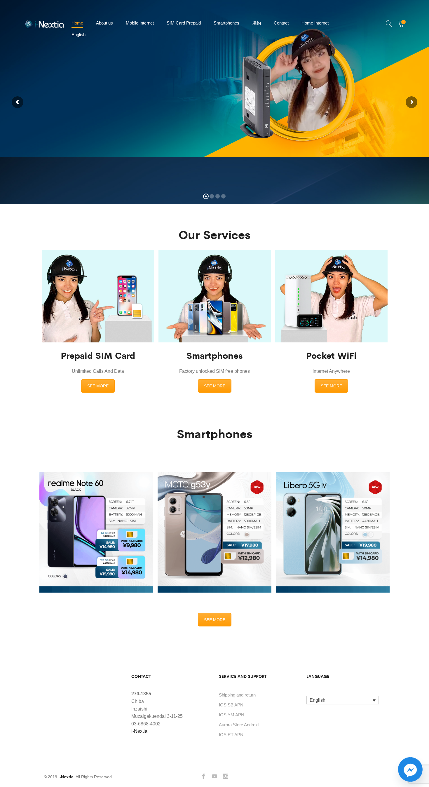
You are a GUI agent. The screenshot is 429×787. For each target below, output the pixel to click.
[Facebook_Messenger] (410, 769)
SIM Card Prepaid (184, 22)
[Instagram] (225, 777)
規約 (256, 22)
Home (77, 22)
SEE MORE (98, 386)
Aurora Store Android (239, 724)
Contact (281, 22)
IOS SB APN (231, 704)
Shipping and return (237, 694)
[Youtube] (214, 777)
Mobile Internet (140, 22)
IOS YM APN (231, 714)
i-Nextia (139, 731)
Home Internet (315, 22)
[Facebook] (203, 777)
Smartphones (226, 22)
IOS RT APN (231, 734)
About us (104, 22)
